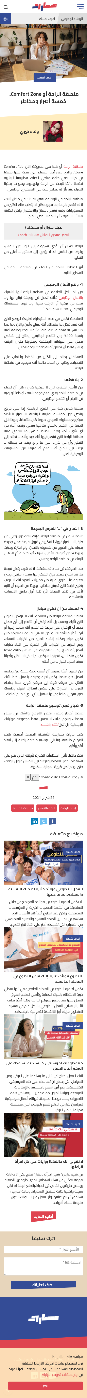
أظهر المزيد (43, 1216)
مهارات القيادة (23, 808)
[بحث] (5, 6)
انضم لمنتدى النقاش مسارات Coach (43, 234)
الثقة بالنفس (46, 808)
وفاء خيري (29, 131)
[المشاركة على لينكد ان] (34, 821)
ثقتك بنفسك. (49, 724)
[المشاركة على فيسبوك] (52, 821)
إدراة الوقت (68, 808)
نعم (45, 1385)
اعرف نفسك (47, 19)
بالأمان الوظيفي (71, 297)
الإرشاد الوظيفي (72, 19)
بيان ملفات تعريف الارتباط (59, 1374)
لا (28, 777)
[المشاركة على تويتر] (43, 821)
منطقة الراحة (73, 166)
